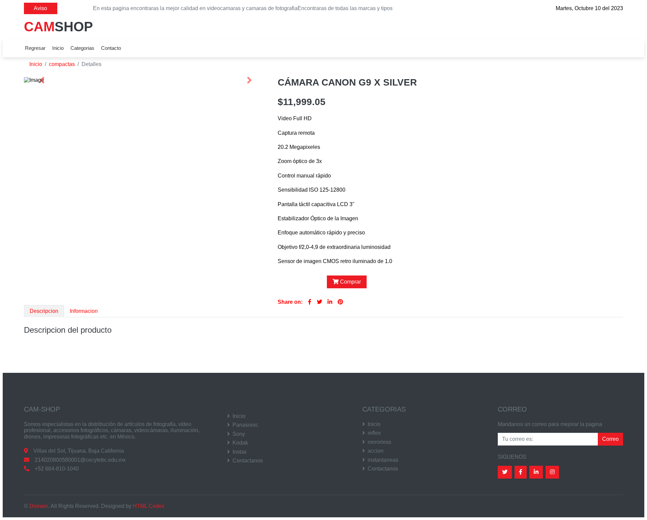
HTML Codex (148, 506)
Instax (240, 452)
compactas (62, 64)
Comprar (350, 282)
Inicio (58, 48)
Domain (38, 506)
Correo (610, 439)
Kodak (240, 443)
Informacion (84, 311)
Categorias (82, 48)
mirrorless (379, 442)
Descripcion (44, 311)
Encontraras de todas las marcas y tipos (345, 8)
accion (375, 451)
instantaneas (383, 460)
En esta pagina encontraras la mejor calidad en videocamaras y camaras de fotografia (195, 8)
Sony (239, 434)
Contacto (111, 48)
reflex (374, 433)
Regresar (35, 48)
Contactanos (248, 460)
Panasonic (245, 425)
